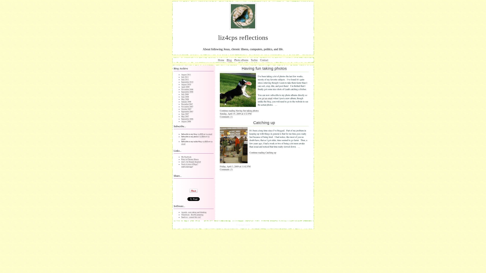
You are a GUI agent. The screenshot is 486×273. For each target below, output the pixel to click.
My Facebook (186, 157)
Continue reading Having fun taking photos (239, 110)
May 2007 (185, 116)
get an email (267, 98)
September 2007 (187, 111)
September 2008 (187, 92)
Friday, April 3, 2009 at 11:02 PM (235, 166)
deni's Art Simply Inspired (191, 162)
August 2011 (186, 74)
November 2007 (187, 106)
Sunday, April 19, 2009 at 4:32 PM (236, 113)
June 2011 (185, 79)
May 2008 (185, 99)
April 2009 (185, 87)
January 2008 (186, 101)
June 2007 (185, 114)
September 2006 (187, 119)
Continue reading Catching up (262, 152)
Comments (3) (226, 169)
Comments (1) (226, 116)
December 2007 (187, 104)
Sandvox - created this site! (191, 217)
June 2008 (185, 97)
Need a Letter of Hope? (189, 164)
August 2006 (186, 121)
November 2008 (187, 89)
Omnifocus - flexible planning (192, 214)
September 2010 (187, 82)
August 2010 (186, 84)
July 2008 (185, 94)
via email (208, 134)
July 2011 (185, 77)
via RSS (200, 134)
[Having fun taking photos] (238, 105)
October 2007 (186, 109)
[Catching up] (234, 162)
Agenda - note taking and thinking (194, 212)
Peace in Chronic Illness (190, 159)
